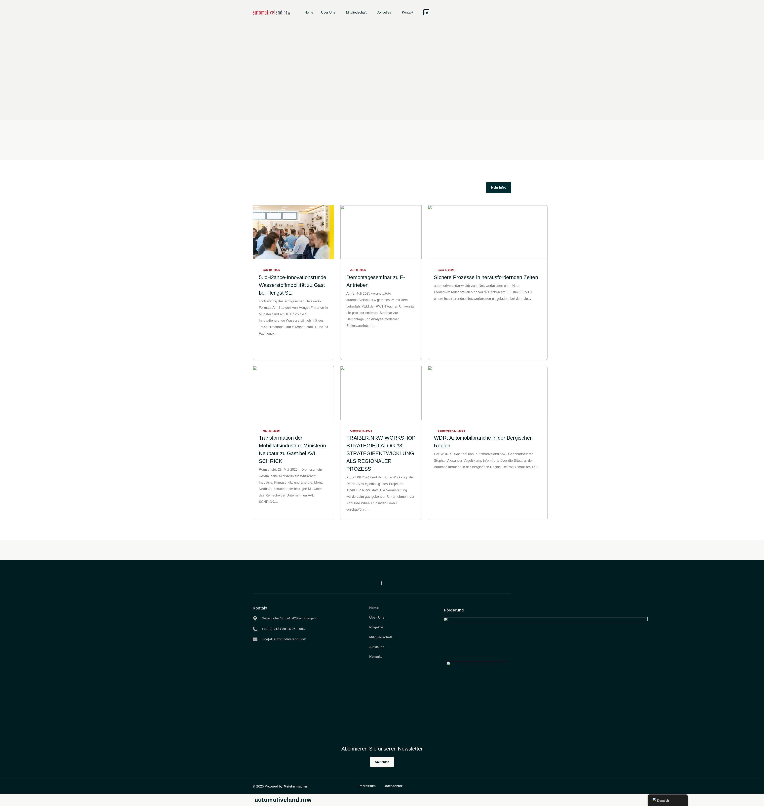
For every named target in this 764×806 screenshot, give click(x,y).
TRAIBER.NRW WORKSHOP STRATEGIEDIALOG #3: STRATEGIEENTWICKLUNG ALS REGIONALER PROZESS (380, 453)
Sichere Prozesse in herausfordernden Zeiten (486, 277)
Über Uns (328, 12)
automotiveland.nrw (283, 799)
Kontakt (407, 12)
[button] (437, 12)
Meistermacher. (296, 786)
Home (308, 12)
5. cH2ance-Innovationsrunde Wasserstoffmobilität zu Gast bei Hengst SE (292, 285)
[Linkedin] (426, 12)
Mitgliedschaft (356, 12)
